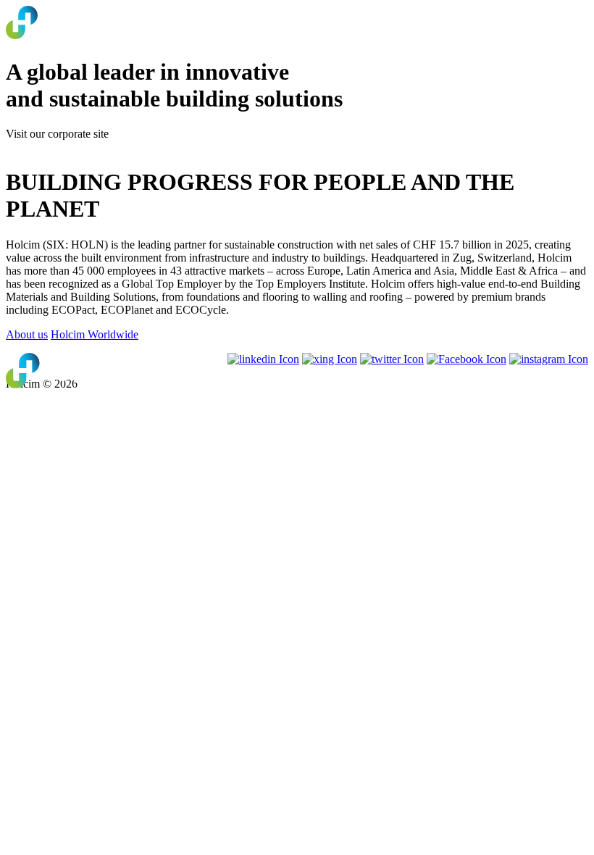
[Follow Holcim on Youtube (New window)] (329, 359)
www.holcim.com (47, 147)
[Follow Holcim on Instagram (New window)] (548, 359)
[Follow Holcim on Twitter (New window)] (392, 359)
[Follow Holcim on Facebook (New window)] (466, 359)
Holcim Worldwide (94, 334)
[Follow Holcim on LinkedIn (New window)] (263, 359)
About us (27, 334)
